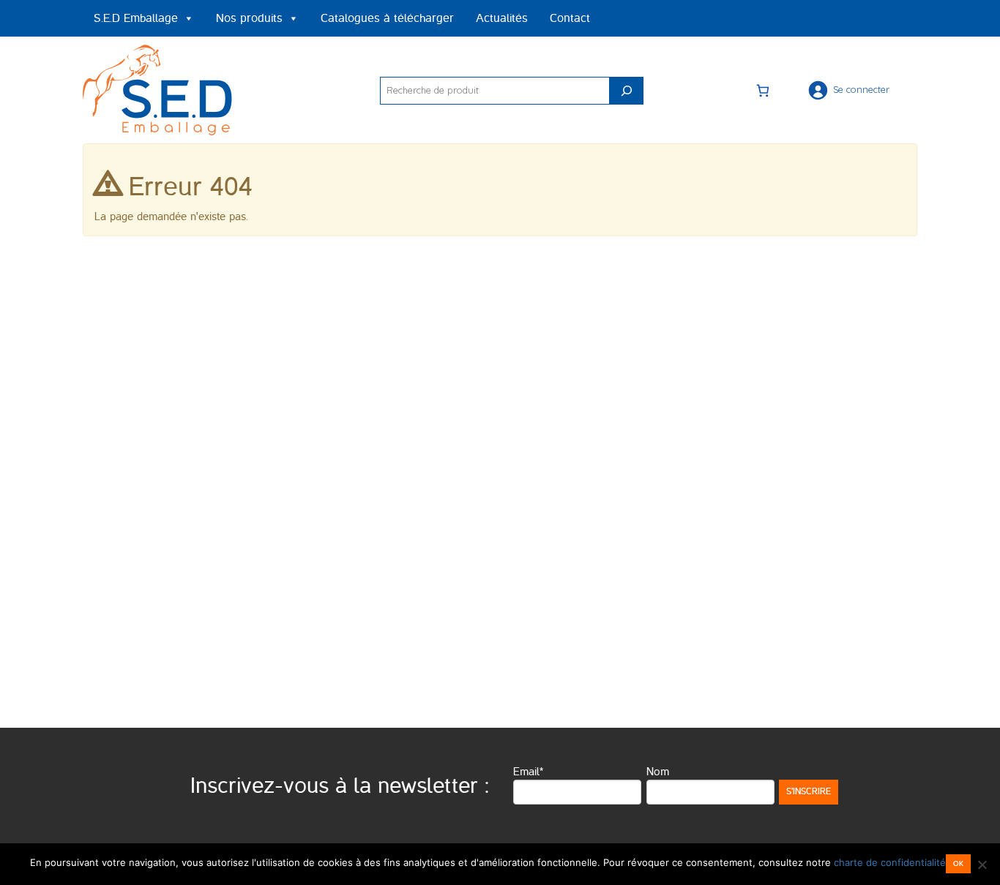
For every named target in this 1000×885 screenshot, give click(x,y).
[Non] (981, 864)
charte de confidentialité (890, 862)
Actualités (502, 18)
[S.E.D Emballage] (159, 88)
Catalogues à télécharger (387, 18)
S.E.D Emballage (136, 18)
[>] (626, 91)
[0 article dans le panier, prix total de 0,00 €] (763, 90)
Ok (958, 863)
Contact (570, 18)
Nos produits (249, 18)
